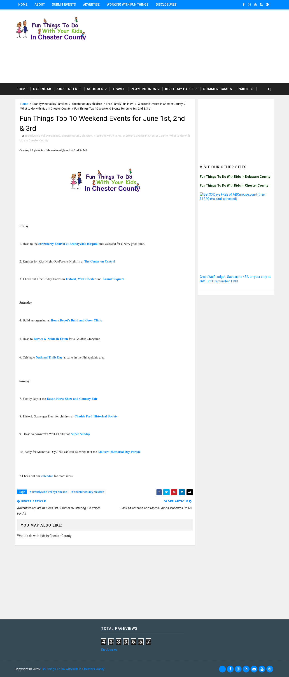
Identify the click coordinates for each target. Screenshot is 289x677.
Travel (118, 89)
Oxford (71, 278)
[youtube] (255, 4)
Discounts (27, 100)
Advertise (91, 4)
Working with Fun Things (128, 4)
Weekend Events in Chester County (145, 135)
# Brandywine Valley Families (48, 492)
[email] (254, 669)
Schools (95, 89)
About (40, 4)
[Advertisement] (236, 129)
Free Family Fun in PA (107, 135)
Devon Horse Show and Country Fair (72, 398)
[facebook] (244, 4)
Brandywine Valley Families (42, 135)
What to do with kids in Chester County (45, 108)
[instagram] (249, 4)
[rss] (261, 4)
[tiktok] (222, 669)
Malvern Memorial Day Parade (118, 451)
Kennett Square (113, 278)
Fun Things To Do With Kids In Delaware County (235, 176)
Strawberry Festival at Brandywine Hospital (68, 243)
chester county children (77, 135)
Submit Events (64, 4)
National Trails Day (49, 357)
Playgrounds (143, 89)
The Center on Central (99, 261)
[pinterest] (267, 4)
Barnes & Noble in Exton (51, 338)
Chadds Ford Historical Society (96, 416)
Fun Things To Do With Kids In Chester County (234, 185)
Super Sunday (80, 433)
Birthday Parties (181, 89)
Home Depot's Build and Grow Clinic (76, 320)
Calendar (42, 89)
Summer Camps (217, 89)
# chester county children (87, 492)
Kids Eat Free (69, 89)
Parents (246, 89)
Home (22, 4)
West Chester (87, 278)
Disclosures (166, 4)
